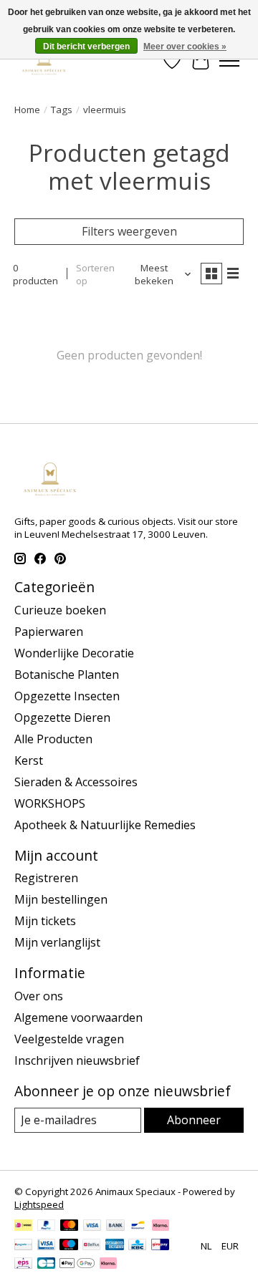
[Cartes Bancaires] (46, 1264)
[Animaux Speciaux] (44, 60)
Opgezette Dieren (62, 717)
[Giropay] (160, 1246)
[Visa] (92, 1226)
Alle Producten (53, 739)
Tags (61, 109)
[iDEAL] (23, 1226)
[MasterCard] (69, 1226)
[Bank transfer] (115, 1226)
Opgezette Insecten (67, 696)
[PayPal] (46, 1226)
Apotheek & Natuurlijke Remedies (105, 825)
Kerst (28, 760)
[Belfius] (91, 1246)
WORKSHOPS (49, 803)
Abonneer (194, 1120)
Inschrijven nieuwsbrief (77, 1060)
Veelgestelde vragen (69, 1039)
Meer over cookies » (184, 47)
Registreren (46, 878)
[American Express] (114, 1246)
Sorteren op (95, 274)
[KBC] (137, 1246)
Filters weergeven (129, 231)
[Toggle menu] (229, 61)
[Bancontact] (138, 1226)
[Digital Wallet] (77, 1264)
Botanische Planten (66, 674)
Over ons (38, 996)
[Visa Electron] (46, 1246)
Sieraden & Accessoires (76, 782)
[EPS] (23, 1264)
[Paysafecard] (23, 1246)
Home (27, 109)
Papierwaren (48, 631)
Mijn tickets (45, 921)
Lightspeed (39, 1204)
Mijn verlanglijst (57, 942)
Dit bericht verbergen (86, 47)
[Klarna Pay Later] (108, 1264)
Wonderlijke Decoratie (74, 653)
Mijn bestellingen (61, 899)
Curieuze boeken (60, 610)
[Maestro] (68, 1246)
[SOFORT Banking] (160, 1226)
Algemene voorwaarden (78, 1017)
